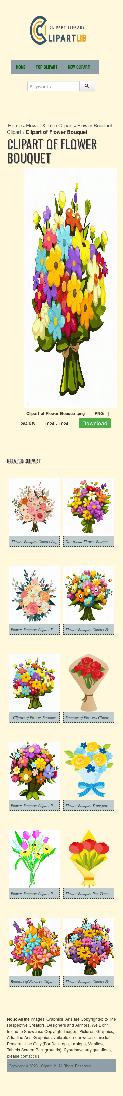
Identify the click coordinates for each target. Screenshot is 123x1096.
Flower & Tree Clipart (49, 125)
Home (20, 67)
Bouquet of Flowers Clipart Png (37, 981)
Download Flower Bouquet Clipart (93, 541)
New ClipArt (79, 67)
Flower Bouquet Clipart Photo (35, 805)
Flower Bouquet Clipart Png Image (39, 893)
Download (94, 423)
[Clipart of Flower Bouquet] (70, 287)
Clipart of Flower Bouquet (34, 717)
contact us (29, 1056)
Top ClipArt (47, 67)
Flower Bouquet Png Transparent (92, 893)
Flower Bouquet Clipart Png (34, 541)
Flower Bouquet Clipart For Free (37, 629)
